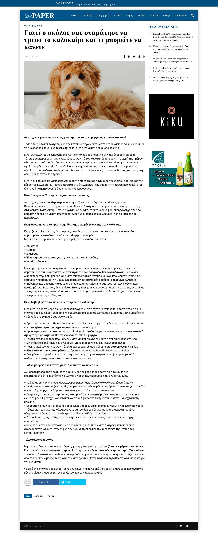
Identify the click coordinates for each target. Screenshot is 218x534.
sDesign (166, 15)
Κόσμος (129, 15)
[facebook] (193, 526)
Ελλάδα (117, 15)
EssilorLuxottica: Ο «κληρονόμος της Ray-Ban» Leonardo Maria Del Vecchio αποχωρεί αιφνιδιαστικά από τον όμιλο (173, 37)
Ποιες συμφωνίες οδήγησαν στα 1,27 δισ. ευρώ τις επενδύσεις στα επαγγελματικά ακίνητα (171, 49)
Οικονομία (88, 15)
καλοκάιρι (39, 496)
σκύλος (50, 496)
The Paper (33, 26)
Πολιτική (75, 15)
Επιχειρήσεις (104, 15)
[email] (181, 526)
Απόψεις (141, 15)
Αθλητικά (154, 15)
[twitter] (187, 526)
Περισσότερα (180, 15)
